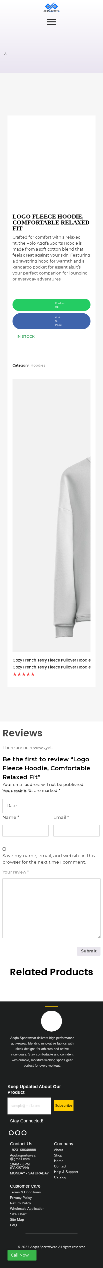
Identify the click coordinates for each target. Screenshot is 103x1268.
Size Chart (18, 1214)
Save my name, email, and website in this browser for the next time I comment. (48, 859)
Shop (58, 1155)
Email (61, 817)
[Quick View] (43, 674)
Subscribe (63, 1105)
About (58, 1150)
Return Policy (20, 1203)
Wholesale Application (27, 1209)
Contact (60, 1166)
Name (10, 817)
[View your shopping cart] (5, 54)
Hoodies (38, 365)
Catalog (60, 1177)
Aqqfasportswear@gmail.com (23, 1157)
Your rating (16, 790)
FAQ (13, 1225)
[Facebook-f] (11, 1132)
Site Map (17, 1219)
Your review (15, 872)
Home (59, 1161)
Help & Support (66, 1172)
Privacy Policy (21, 1198)
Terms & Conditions (25, 1192)
